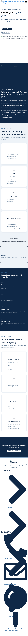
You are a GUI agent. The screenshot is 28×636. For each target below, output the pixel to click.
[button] (25, 1)
